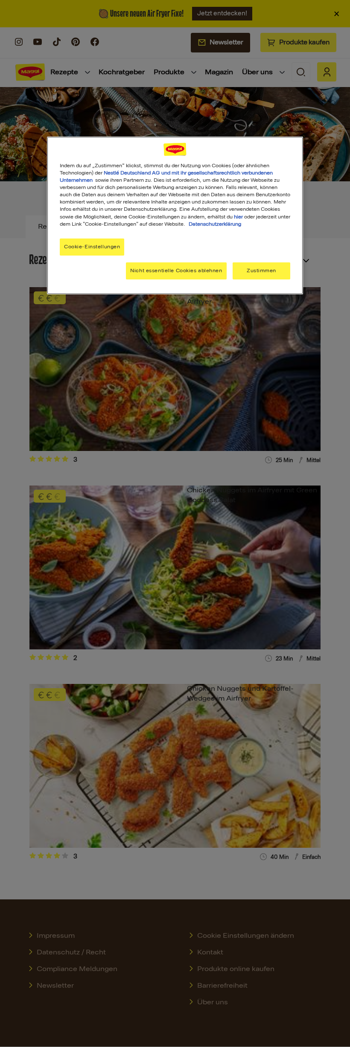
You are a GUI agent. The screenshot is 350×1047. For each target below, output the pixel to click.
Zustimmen (261, 270)
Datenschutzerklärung (215, 224)
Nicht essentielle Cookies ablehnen (176, 270)
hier (238, 217)
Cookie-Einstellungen (92, 247)
